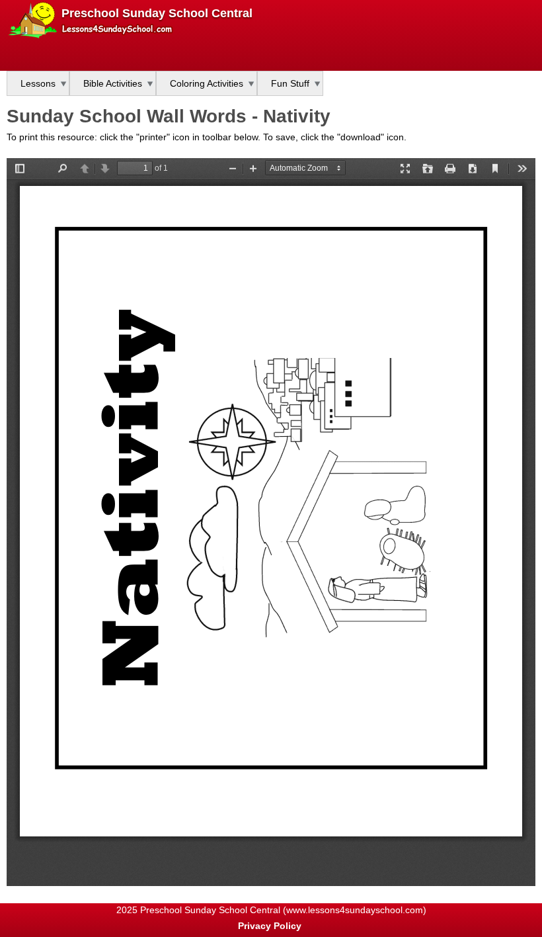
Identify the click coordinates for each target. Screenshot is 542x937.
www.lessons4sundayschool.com (354, 910)
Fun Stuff (290, 83)
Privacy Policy (269, 925)
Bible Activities (112, 83)
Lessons (38, 83)
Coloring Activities (206, 83)
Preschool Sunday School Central (156, 13)
